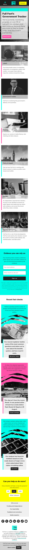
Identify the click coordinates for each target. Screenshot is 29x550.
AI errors (14, 468)
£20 (20, 491)
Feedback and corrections (14, 512)
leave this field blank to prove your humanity (6, 250)
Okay (18, 547)
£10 (14, 491)
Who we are (14, 503)
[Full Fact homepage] (14, 3)
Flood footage (14, 412)
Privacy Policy (19, 289)
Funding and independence (14, 506)
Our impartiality (14, 509)
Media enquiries (14, 515)
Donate (22, 3)
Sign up (14, 278)
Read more (6, 36)
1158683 (21, 531)
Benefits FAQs (14, 356)
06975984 (17, 533)
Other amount (14, 495)
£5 (8, 491)
